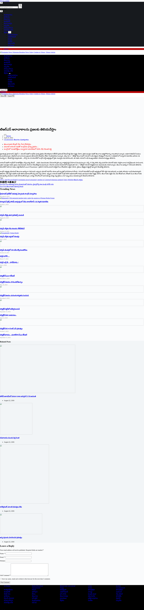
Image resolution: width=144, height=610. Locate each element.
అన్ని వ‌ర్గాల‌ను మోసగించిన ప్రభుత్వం (11, 537)
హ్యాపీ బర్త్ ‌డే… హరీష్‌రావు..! (9, 262)
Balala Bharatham (37, 586)
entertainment (36, 587)
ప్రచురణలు (63, 598)
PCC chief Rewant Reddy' (9, 180)
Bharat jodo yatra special (67, 586)
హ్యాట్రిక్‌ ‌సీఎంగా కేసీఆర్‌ (7, 276)
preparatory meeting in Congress (39, 180)
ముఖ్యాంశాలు (8, 55)
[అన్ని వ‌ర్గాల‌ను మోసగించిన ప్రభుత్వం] (21, 533)
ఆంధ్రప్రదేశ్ (7, 62)
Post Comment (5, 582)
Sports (90, 587)
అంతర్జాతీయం (8, 589)
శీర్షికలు (6, 73)
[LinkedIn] (6, 182)
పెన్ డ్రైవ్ (34, 598)
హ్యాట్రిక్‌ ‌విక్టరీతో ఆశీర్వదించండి (10, 309)
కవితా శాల (7, 594)
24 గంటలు (11, 86)
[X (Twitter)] (3, 182)
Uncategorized (8, 139)
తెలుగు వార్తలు (78, 180)
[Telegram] (8, 182)
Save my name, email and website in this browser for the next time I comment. (26, 579)
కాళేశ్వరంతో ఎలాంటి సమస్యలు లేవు (11, 507)
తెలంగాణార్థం (8, 64)
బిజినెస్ (118, 598)
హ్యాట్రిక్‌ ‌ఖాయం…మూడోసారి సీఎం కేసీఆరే (13, 335)
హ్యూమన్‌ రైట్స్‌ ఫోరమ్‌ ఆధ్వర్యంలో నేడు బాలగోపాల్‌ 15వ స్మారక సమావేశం (24, 202)
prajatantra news (23, 180)
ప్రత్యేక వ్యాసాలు (13, 75)
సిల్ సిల (34, 602)
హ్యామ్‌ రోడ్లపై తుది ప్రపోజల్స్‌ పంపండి (12, 215)
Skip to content (4, 1)
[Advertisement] (72, 112)
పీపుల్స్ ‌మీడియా (9, 598)
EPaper (6, 49)
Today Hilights (67, 180)
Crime (90, 586)
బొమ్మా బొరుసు (8, 68)
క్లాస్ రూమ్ (63, 594)
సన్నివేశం (6, 66)
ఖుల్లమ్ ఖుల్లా (92, 594)
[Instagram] (6, 609)
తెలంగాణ (7, 60)
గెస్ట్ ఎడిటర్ (119, 594)
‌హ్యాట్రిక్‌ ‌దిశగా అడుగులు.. (8, 315)
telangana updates (56, 180)
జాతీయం (7, 58)
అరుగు (10, 79)
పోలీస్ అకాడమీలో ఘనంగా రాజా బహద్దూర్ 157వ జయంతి (18, 396)
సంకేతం (10, 81)
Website (2, 561)
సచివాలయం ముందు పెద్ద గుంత (9, 438)
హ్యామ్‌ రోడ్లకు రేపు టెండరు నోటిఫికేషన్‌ (12, 228)
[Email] (13, 182)
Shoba (62, 587)
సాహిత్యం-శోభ (8, 71)
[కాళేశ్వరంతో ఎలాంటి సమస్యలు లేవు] (24, 503)
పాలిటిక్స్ (118, 596)
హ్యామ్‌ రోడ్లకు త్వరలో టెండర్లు (9, 236)
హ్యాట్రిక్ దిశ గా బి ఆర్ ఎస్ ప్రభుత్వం (11, 329)
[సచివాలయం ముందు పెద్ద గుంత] (16, 434)
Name (2, 553)
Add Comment (5, 575)
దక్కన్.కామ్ (11, 84)
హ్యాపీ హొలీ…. (5, 256)
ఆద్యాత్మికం (91, 589)
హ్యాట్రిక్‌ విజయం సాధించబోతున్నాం (11, 282)
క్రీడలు (34, 594)
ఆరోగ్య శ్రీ (34, 591)
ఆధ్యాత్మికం (119, 589)
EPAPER (3, 92)
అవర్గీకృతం (63, 589)
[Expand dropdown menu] (9, 73)
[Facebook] (1, 182)
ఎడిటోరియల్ (12, 77)
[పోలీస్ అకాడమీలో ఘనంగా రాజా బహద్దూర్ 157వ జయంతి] (37, 392)
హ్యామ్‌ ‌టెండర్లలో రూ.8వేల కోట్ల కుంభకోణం (13, 250)
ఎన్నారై (90, 591)
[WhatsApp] (10, 182)
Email (2, 557)
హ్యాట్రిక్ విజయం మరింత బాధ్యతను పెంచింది (14, 295)
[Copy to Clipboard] (15, 182)
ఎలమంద (119, 591)
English (118, 586)
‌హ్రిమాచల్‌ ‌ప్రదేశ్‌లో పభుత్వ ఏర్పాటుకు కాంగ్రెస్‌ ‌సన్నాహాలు (18, 194)
